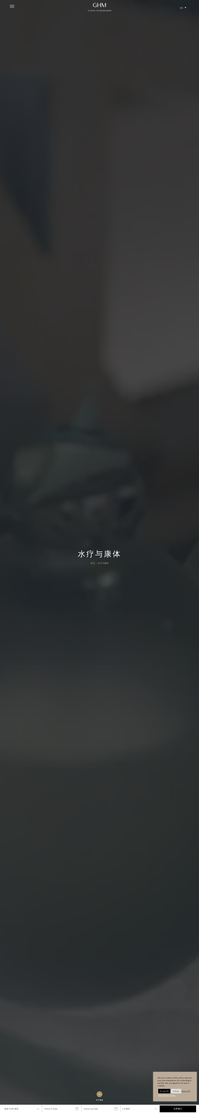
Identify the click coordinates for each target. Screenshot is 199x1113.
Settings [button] (176, 1091)
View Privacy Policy (166, 1095)
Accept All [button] (164, 1091)
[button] (12, 6)
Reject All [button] (186, 1091)
